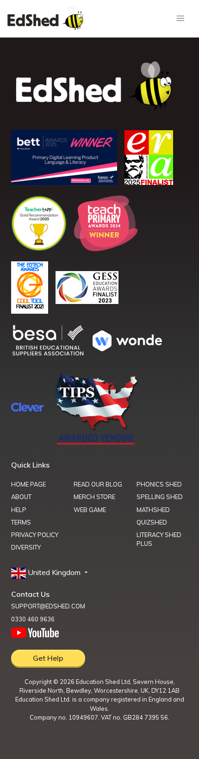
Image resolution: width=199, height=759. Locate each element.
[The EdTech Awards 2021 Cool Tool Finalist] (29, 311)
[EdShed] (99, 86)
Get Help (48, 658)
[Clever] (27, 408)
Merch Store (94, 496)
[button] (50, 573)
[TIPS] (96, 444)
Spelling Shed (160, 496)
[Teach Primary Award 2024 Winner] (105, 248)
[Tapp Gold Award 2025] (39, 248)
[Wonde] (127, 348)
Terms (21, 522)
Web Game (90, 509)
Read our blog (98, 484)
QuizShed (152, 522)
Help (18, 509)
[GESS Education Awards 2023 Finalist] (87, 301)
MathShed (153, 509)
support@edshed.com (48, 606)
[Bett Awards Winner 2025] (64, 182)
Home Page (28, 484)
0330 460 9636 (33, 619)
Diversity (26, 547)
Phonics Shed (159, 484)
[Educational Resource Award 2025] (148, 182)
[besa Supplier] (48, 354)
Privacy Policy (34, 534)
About (21, 496)
